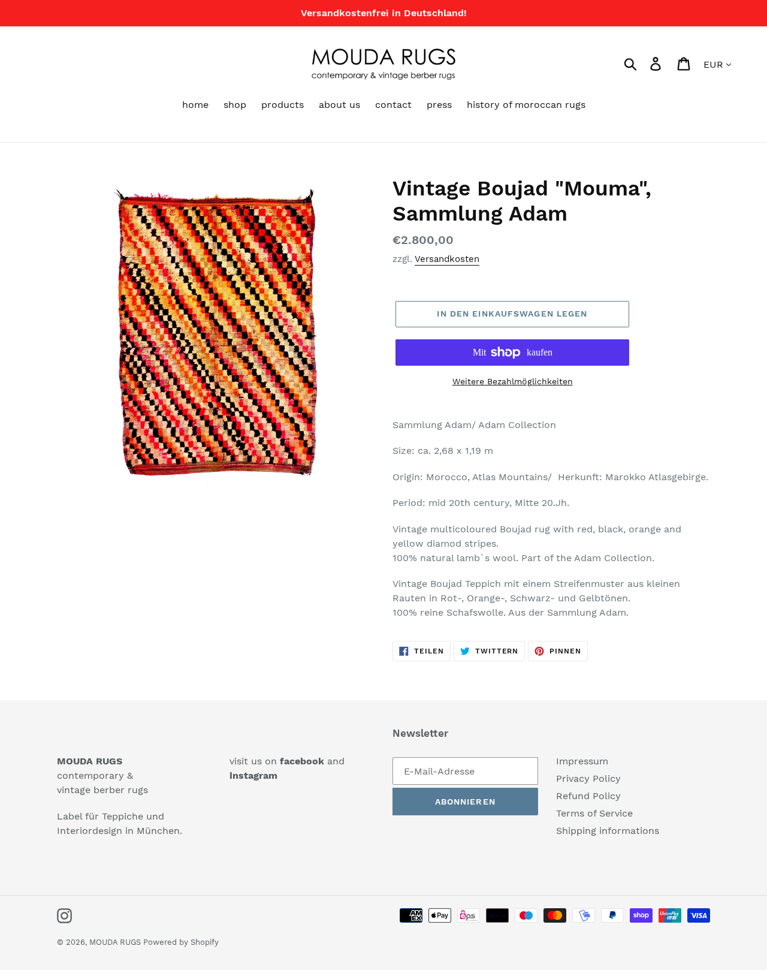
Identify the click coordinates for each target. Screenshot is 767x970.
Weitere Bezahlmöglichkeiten (512, 381)
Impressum (582, 761)
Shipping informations (607, 830)
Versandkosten (447, 259)
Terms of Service (594, 813)
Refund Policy (588, 796)
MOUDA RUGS (116, 942)
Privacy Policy (588, 778)
